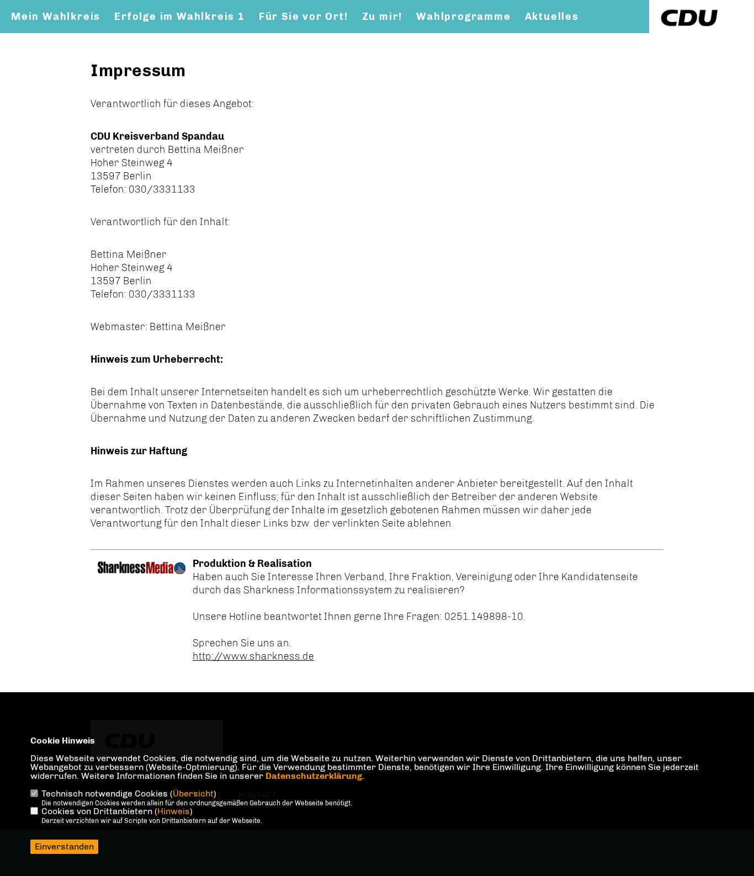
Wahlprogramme (463, 17)
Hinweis (173, 811)
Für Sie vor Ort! (303, 17)
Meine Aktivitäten (62, 39)
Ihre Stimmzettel (295, 39)
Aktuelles (552, 17)
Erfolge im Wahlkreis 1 (179, 17)
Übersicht (193, 793)
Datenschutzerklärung (314, 776)
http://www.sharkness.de (253, 656)
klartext (209, 39)
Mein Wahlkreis (55, 17)
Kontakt (150, 39)
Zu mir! (382, 17)
